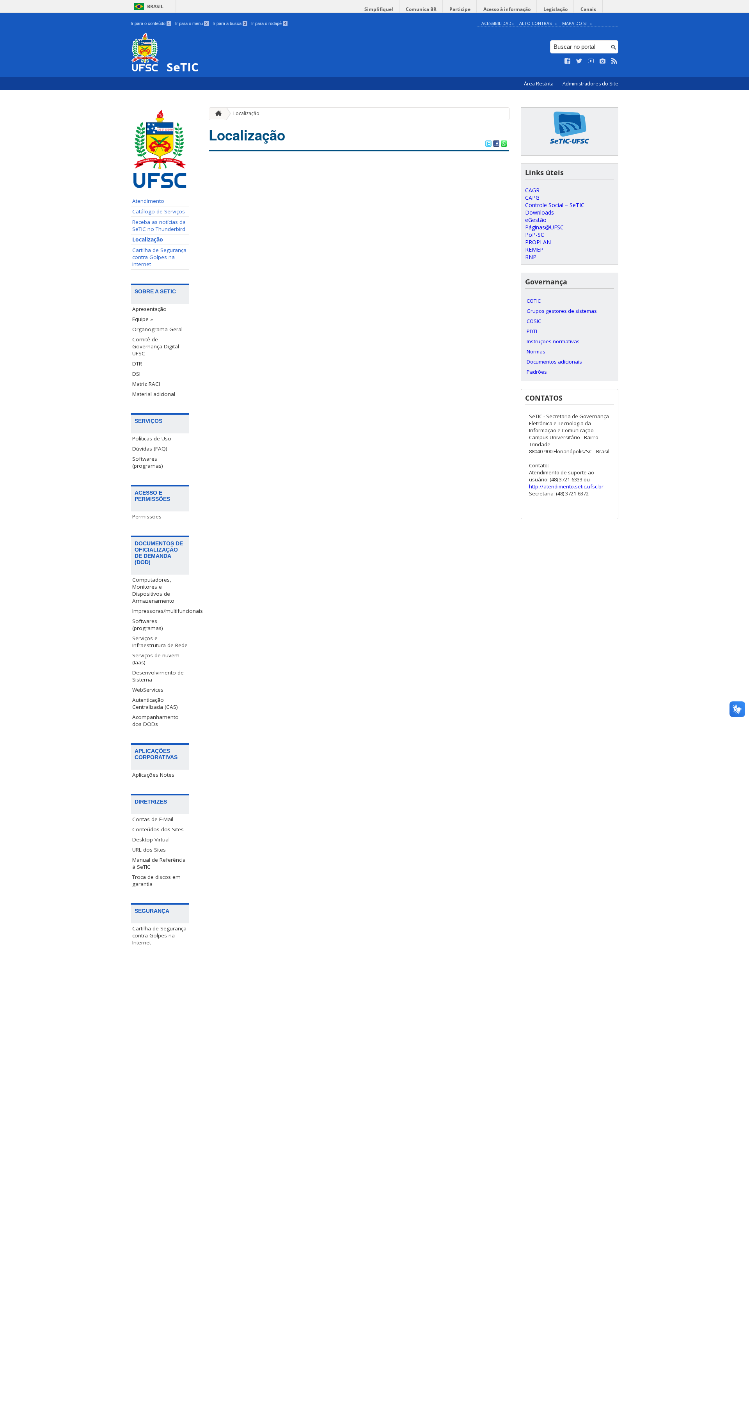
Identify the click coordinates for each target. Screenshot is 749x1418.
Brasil (155, 6)
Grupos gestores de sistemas (562, 310)
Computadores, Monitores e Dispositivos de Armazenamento (153, 590)
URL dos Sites (149, 849)
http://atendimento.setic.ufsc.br (566, 486)
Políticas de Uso (151, 438)
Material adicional (153, 394)
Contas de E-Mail (152, 819)
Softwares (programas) (147, 462)
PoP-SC (534, 234)
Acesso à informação (507, 9)
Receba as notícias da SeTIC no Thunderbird (159, 225)
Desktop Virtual (151, 839)
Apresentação (149, 308)
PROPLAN (538, 242)
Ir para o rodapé (268, 23)
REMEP (534, 249)
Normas (536, 351)
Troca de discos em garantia (156, 880)
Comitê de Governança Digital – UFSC (157, 346)
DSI (136, 373)
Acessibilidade (497, 23)
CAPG (532, 197)
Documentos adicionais (554, 361)
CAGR (532, 190)
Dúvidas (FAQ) (149, 448)
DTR (137, 363)
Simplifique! (378, 9)
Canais (588, 9)
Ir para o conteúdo (150, 23)
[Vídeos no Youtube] (591, 61)
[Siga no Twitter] (579, 61)
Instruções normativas (553, 341)
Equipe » (142, 319)
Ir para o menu (191, 23)
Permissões (147, 516)
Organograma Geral (157, 329)
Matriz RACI (146, 383)
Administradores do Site (590, 83)
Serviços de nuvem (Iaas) (155, 659)
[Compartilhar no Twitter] (488, 144)
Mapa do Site (577, 23)
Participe (459, 9)
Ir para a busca (229, 23)
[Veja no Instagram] (603, 61)
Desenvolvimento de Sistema (158, 676)
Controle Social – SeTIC (554, 205)
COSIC (534, 321)
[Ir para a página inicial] (216, 113)
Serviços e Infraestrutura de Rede (160, 642)
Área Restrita (539, 83)
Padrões (537, 371)
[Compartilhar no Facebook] (496, 144)
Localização (147, 239)
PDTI (532, 331)
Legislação (555, 9)
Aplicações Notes (153, 774)
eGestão (536, 220)
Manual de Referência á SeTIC (159, 863)
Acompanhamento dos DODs (155, 720)
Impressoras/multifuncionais (160, 610)
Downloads (539, 212)
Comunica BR (421, 9)
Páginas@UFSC (544, 227)
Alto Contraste (538, 23)
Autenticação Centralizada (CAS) (155, 703)
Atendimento (148, 200)
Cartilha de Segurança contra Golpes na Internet (159, 257)
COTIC (534, 300)
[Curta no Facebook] (567, 61)
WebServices (147, 689)
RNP (530, 257)
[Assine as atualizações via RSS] (614, 61)
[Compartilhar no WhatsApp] (504, 144)
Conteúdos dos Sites (158, 829)
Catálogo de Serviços (158, 211)
